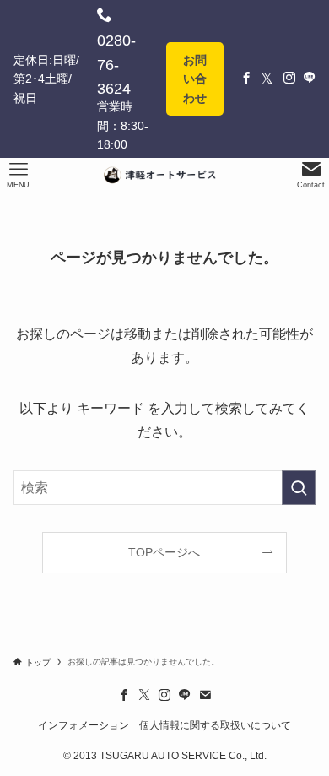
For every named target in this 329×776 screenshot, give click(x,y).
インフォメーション (83, 724)
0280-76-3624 (116, 65)
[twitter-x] (144, 695)
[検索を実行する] (299, 487)
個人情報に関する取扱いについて (215, 724)
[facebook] (124, 695)
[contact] (205, 695)
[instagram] (164, 695)
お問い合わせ (195, 79)
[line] (184, 695)
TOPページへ (164, 552)
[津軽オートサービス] (164, 175)
